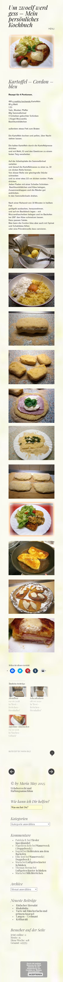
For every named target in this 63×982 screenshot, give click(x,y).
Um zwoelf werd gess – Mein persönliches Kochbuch (28, 16)
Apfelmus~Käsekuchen (19, 726)
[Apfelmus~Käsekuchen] (18, 720)
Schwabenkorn (36, 698)
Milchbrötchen (34, 873)
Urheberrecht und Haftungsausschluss (22, 790)
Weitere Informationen (35, 971)
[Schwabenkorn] (39, 691)
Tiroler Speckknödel (27, 841)
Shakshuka (22, 908)
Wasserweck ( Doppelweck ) (30, 858)
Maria (23, 751)
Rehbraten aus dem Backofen (32, 853)
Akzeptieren (35, 974)
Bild (29, 751)
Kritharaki (22, 919)
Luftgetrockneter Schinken (31, 864)
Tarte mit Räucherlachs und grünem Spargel (31, 912)
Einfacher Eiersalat (26, 905)
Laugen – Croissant (27, 916)
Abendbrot (13, 698)
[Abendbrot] (18, 691)
